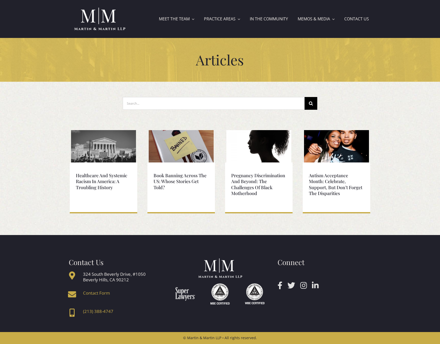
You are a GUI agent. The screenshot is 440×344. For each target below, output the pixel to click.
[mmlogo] (99, 8)
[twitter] (291, 285)
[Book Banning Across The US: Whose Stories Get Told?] (181, 146)
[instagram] (303, 285)
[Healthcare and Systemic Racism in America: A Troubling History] (103, 146)
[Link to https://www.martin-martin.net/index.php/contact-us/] (72, 294)
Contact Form (96, 293)
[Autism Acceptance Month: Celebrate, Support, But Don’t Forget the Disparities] (336, 146)
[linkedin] (315, 285)
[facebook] (280, 285)
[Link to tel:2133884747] (72, 313)
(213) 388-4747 (98, 311)
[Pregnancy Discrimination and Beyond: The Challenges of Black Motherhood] (258, 146)
